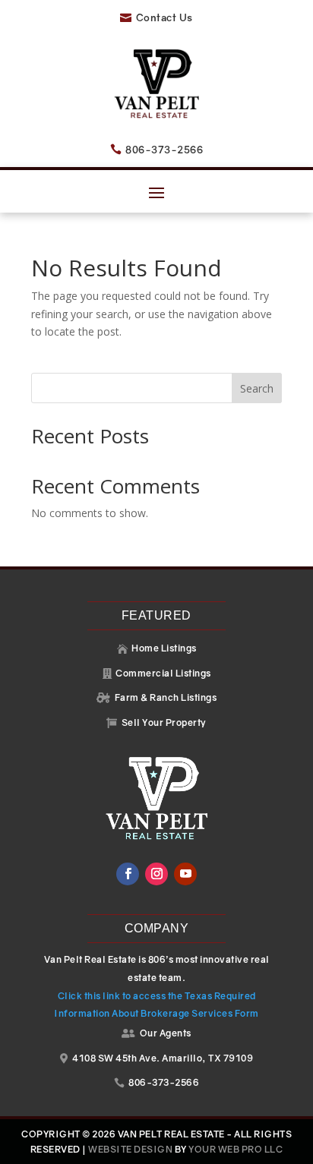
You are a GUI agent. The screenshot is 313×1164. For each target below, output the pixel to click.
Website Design (130, 1149)
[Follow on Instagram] (156, 874)
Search (256, 388)
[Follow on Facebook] (127, 874)
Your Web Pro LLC (235, 1149)
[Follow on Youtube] (185, 874)
